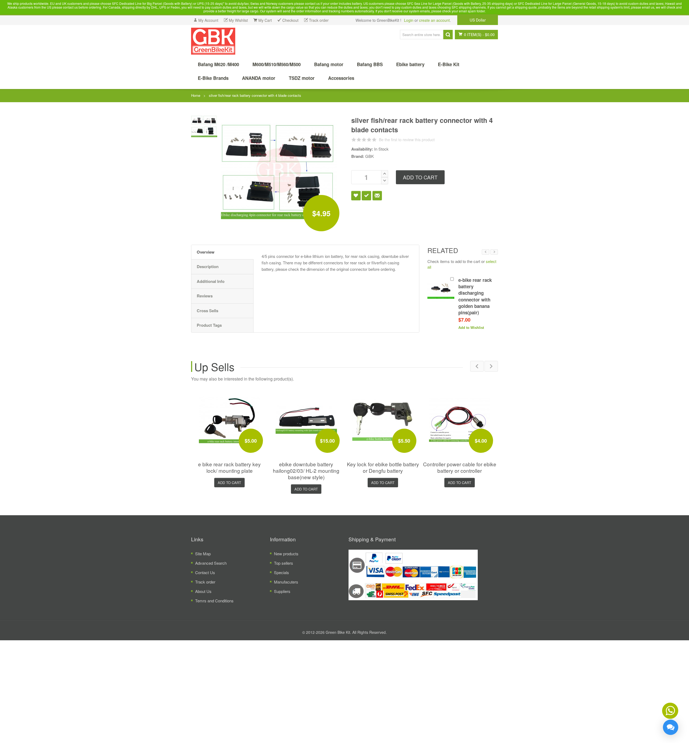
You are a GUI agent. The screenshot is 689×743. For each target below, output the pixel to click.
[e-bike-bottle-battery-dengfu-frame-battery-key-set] (383, 418)
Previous (485, 252)
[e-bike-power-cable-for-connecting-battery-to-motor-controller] (459, 418)
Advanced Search (211, 561)
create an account (434, 20)
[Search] (448, 34)
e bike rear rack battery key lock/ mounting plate (229, 465)
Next (494, 252)
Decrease (384, 180)
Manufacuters (286, 580)
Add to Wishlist (356, 195)
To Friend (377, 195)
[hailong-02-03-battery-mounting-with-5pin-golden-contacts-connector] (306, 418)
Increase (384, 173)
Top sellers (283, 561)
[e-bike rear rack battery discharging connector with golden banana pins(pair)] (440, 290)
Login (408, 20)
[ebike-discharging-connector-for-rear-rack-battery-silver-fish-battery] (204, 125)
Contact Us (205, 571)
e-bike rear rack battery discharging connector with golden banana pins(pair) (475, 296)
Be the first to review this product (407, 139)
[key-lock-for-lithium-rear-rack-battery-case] (229, 418)
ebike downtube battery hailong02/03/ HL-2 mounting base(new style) (306, 469)
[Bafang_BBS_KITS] (213, 41)
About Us (203, 589)
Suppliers (282, 589)
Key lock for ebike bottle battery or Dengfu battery (383, 465)
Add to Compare (366, 195)
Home (195, 95)
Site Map (203, 552)
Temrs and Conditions (214, 599)
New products (286, 552)
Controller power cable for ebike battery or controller (459, 465)
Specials (281, 571)
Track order (205, 580)
